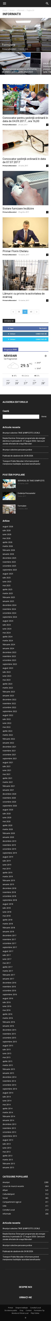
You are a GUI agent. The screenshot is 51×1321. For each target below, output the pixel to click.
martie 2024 (8, 640)
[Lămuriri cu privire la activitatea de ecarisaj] (25, 275)
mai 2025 (6, 585)
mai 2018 (6, 916)
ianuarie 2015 (8, 1073)
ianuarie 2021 (8, 790)
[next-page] (37, 312)
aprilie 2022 (7, 731)
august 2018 (8, 904)
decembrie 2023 (9, 652)
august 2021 (8, 762)
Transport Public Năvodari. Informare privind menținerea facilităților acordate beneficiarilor (21, 462)
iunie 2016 (7, 1006)
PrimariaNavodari (9, 49)
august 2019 (8, 857)
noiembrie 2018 (9, 892)
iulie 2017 (7, 955)
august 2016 (8, 998)
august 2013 (8, 1140)
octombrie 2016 (9, 990)
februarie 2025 (9, 597)
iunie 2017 (7, 959)
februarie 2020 (9, 833)
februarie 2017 (9, 975)
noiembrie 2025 (9, 562)
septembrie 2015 (10, 1041)
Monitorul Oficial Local (20, 1313)
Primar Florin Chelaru (15, 251)
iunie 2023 (7, 676)
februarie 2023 (9, 691)
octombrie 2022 (9, 707)
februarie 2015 (9, 1069)
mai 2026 (6, 538)
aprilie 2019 (7, 872)
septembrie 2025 (10, 569)
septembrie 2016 (10, 994)
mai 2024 (6, 632)
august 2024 (8, 621)
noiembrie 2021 (9, 750)
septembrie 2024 (10, 617)
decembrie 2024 (9, 605)
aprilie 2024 (7, 636)
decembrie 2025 (9, 558)
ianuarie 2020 (8, 837)
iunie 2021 (7, 770)
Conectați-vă (41, 334)
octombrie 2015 (9, 1037)
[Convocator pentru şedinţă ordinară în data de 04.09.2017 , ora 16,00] (25, 99)
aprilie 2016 (7, 1014)
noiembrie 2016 (9, 986)
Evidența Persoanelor (26, 493)
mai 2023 (6, 680)
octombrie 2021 (9, 754)
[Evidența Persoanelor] (9, 496)
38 (19, 312)
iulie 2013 (7, 1144)
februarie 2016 (9, 1022)
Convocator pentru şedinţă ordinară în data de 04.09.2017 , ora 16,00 (25, 119)
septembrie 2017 (10, 947)
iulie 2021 (7, 766)
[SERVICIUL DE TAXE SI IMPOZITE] (9, 483)
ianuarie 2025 (8, 601)
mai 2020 (6, 821)
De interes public (11, 1310)
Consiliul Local (35, 1308)
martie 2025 (8, 593)
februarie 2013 (9, 1163)
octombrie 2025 (9, 566)
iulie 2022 (7, 719)
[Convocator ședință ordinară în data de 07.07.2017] (25, 143)
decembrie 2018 (9, 888)
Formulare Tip (39, 1310)
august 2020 (8, 809)
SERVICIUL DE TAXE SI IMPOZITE (31, 481)
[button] (4, 3)
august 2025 (8, 573)
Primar (10, 1308)
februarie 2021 (9, 786)
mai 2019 (6, 868)
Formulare (22, 506)
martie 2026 (8, 546)
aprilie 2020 (7, 825)
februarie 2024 (9, 644)
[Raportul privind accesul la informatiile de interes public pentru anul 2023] (20, 66)
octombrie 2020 (9, 801)
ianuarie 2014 (8, 1120)
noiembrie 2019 (9, 845)
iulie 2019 (7, 860)
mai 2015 (6, 1057)
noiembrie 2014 (9, 1081)
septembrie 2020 (10, 805)
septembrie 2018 (10, 900)
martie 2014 (8, 1112)
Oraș (21, 1310)
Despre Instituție (22, 1308)
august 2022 (8, 715)
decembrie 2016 (9, 982)
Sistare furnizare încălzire (18, 208)
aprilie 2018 (7, 919)
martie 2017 (8, 971)
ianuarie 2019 (8, 884)
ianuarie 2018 (8, 931)
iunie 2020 (7, 817)
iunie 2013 (7, 1148)
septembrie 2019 (10, 853)
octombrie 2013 (9, 1132)
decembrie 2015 (9, 1030)
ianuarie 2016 (8, 1026)
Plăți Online (35, 1313)
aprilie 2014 (7, 1108)
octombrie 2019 (9, 849)
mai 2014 (6, 1104)
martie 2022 (8, 735)
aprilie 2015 (7, 1061)
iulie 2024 (7, 625)
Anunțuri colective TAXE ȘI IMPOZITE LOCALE (21, 433)
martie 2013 (8, 1159)
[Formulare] (25, 35)
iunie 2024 (7, 628)
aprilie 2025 (7, 589)
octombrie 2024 (9, 613)
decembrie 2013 (9, 1124)
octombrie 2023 (9, 660)
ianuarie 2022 (8, 743)
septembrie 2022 (10, 711)
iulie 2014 (7, 1096)
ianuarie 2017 (8, 978)
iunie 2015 (7, 1053)
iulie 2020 (7, 813)
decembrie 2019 (9, 841)
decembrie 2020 (9, 794)
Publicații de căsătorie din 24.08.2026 (18, 456)
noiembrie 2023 (9, 656)
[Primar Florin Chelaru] (25, 232)
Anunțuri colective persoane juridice (17, 450)
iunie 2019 (7, 864)
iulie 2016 (7, 1002)
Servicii (12, 10)
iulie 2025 (7, 577)
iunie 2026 (7, 534)
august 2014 (8, 1092)
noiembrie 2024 (9, 609)
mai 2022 (6, 727)
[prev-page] (13, 312)
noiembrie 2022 (9, 703)
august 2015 (8, 1045)
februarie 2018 (9, 927)
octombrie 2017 (9, 943)
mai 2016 (6, 1010)
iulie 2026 (7, 530)
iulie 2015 (7, 1049)
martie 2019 (8, 876)
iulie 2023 (7, 672)
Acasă (5, 10)
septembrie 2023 (10, 664)
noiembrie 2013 (9, 1128)
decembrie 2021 (9, 746)
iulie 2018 (7, 908)
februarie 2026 (9, 550)
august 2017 (8, 951)
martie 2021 (8, 782)
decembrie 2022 (9, 699)
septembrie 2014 (10, 1089)
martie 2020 (8, 829)
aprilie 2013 (7, 1155)
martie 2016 (8, 1018)
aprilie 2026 (7, 542)
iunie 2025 (7, 581)
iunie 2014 (7, 1100)
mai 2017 (6, 963)
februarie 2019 (9, 880)
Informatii (20, 10)
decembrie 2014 (9, 1077)
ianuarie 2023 (8, 695)
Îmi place (43, 328)
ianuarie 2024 (8, 648)
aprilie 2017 (7, 967)
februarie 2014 (9, 1116)
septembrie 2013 (10, 1136)
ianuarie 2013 (8, 1167)
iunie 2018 (7, 912)
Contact (29, 1310)
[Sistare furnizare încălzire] (25, 188)
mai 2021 (6, 774)
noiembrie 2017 (9, 939)
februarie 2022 (9, 739)
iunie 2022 (7, 723)
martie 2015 (8, 1065)
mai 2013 (6, 1151)
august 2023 (8, 668)
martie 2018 (8, 923)
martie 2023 (8, 687)
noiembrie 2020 (9, 798)
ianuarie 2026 (8, 554)
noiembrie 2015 (9, 1033)
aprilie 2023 (7, 684)
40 (31, 312)
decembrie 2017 (9, 935)
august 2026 (8, 526)
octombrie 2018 (9, 896)
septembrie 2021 (10, 758)
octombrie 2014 (9, 1085)
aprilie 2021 (7, 778)
